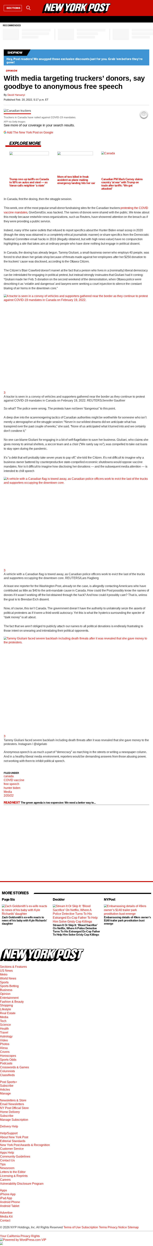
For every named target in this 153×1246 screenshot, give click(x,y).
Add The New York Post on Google (30, 132)
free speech (11, 784)
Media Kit (6, 1216)
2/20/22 (9, 795)
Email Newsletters (12, 1104)
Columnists (7, 1071)
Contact (5, 1220)
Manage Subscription (14, 1119)
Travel (4, 1032)
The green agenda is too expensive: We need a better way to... (58, 802)
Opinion (5, 993)
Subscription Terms (94, 1227)
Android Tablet (9, 1206)
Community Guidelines (15, 1156)
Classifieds (7, 1075)
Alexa (4, 1048)
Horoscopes (8, 1055)
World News (8, 978)
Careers (5, 1179)
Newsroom (7, 1168)
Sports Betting (9, 986)
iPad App (6, 1198)
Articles (5, 1089)
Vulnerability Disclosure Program (21, 1183)
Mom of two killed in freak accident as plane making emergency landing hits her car (76, 180)
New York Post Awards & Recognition (25, 1145)
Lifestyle (5, 1009)
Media (8, 791)
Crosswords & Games (14, 1067)
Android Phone (10, 1202)
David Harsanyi (16, 94)
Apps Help (7, 1152)
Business (6, 990)
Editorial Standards (12, 1141)
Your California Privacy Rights (20, 1236)
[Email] (38, 8)
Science (5, 1024)
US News (6, 970)
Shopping (6, 1005)
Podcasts (6, 1063)
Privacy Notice (117, 1227)
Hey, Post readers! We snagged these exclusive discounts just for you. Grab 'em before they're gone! (75, 60)
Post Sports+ (8, 1082)
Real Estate (7, 1013)
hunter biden (12, 787)
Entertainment (9, 997)
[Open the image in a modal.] (143, 114)
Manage (5, 1093)
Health (4, 1028)
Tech (3, 1021)
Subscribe (6, 1085)
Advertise (6, 1212)
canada (9, 776)
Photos (4, 1044)
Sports (4, 982)
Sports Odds (8, 1059)
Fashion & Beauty (12, 1001)
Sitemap (133, 1227)
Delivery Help (9, 1126)
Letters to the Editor (13, 1172)
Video (4, 1040)
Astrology (6, 1036)
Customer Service (12, 1148)
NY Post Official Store (14, 1108)
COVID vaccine (14, 780)
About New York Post (14, 1137)
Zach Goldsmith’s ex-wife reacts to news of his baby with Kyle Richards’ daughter (24, 920)
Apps (3, 1190)
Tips (3, 1164)
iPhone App (7, 1194)
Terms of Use (72, 1227)
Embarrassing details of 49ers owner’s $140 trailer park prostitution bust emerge (127, 920)
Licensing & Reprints (14, 1175)
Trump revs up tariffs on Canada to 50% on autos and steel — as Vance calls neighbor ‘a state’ (29, 182)
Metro (3, 974)
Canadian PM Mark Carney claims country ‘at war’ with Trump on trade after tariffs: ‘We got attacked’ (122, 184)
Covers (5, 1051)
